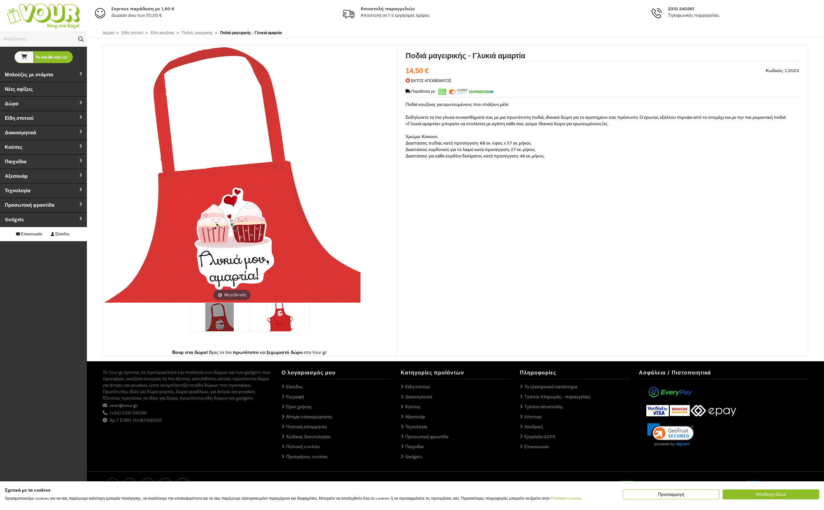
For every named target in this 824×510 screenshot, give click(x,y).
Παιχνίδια (15, 162)
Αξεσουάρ (16, 176)
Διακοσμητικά (20, 133)
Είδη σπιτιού (19, 118)
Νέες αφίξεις (19, 89)
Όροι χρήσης (299, 407)
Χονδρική (533, 427)
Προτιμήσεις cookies (307, 456)
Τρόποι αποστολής (543, 407)
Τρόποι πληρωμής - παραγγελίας (557, 397)
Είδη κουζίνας (163, 33)
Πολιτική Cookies (566, 498)
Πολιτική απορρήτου (306, 427)
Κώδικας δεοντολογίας (308, 436)
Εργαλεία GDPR (539, 436)
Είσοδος (62, 234)
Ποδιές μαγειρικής (197, 33)
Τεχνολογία (17, 191)
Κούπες (14, 147)
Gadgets (14, 219)
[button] (81, 39)
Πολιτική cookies (303, 446)
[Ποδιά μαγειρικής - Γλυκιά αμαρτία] (219, 317)
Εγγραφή (295, 397)
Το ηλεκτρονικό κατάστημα (550, 387)
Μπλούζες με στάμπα (29, 75)
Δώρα (11, 104)
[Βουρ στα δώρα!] (43, 15)
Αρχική (109, 33)
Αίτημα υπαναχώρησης (309, 417)
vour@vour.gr (124, 405)
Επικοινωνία (31, 234)
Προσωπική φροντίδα (29, 205)
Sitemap (533, 417)
